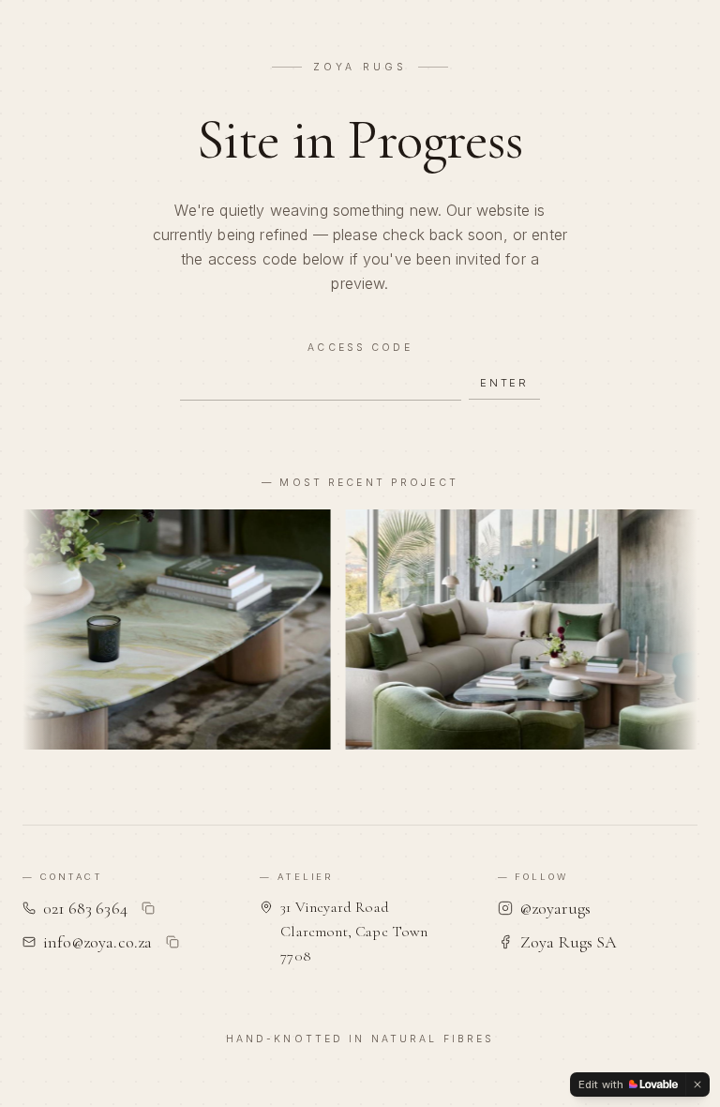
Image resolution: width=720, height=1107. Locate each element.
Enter (504, 382)
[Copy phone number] (148, 908)
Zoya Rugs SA (569, 942)
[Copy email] (172, 942)
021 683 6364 (85, 908)
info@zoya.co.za (97, 942)
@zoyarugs (555, 908)
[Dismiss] (697, 1084)
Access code (360, 347)
